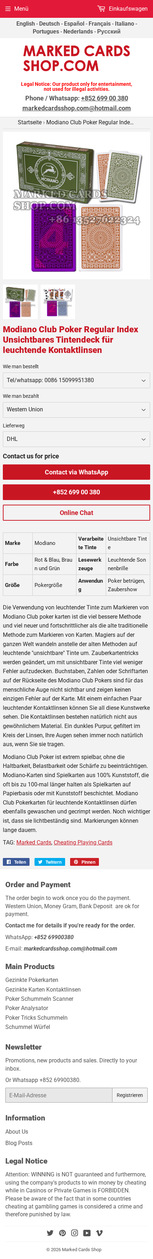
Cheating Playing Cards (83, 842)
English (25, 23)
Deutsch (49, 23)
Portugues (46, 31)
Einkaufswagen (127, 8)
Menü (21, 8)
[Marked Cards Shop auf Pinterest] (62, 1234)
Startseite (30, 122)
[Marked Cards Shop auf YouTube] (87, 1234)
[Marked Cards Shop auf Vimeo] (99, 1234)
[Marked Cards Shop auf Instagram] (74, 1234)
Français (100, 23)
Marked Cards (33, 842)
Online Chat (76, 512)
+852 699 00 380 (76, 492)
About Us (16, 1131)
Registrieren (130, 1095)
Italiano (124, 23)
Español (74, 23)
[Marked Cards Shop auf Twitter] (50, 1234)
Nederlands (78, 31)
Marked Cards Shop (81, 1249)
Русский (109, 31)
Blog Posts (18, 1143)
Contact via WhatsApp (76, 472)
